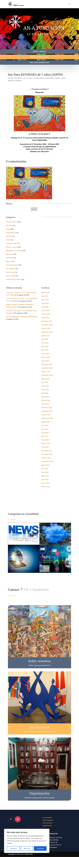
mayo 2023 (45, 433)
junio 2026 (45, 300)
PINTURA (18, 80)
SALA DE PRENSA (12, 265)
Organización (47, 825)
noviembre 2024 (46, 368)
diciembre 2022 (46, 451)
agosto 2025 (45, 336)
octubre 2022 (45, 458)
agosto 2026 (45, 292)
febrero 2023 (45, 443)
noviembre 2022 (46, 454)
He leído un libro (11, 243)
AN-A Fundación (16, 78)
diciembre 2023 (46, 407)
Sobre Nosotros (48, 820)
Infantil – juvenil (11, 247)
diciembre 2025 (46, 321)
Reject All (27, 848)
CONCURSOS (49, 78)
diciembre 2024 (46, 364)
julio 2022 (44, 469)
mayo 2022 (45, 476)
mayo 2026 (45, 303)
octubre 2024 (45, 372)
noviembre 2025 (46, 325)
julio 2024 (44, 382)
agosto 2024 (45, 379)
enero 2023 (45, 447)
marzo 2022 (45, 483)
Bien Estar (9, 225)
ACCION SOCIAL (38, 78)
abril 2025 (44, 350)
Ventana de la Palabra (13, 279)
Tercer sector (10, 272)
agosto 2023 (45, 422)
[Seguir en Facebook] (11, 819)
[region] (26, 841)
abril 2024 (44, 393)
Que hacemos (47, 823)
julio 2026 (44, 296)
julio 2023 (44, 425)
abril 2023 (44, 436)
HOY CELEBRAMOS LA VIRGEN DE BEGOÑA (20, 317)
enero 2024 (45, 404)
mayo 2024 (45, 389)
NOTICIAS (11, 80)
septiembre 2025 (47, 332)
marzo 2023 (45, 440)
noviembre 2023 (46, 411)
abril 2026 (44, 307)
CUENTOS (9, 236)
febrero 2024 (45, 400)
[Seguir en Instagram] (18, 819)
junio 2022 (45, 472)
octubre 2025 (45, 328)
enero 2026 (45, 318)
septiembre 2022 (47, 461)
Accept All (40, 848)
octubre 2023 (45, 415)
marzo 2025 (45, 354)
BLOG (8, 229)
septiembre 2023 (47, 418)
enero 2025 (45, 361)
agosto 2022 (45, 465)
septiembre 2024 (47, 375)
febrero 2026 (45, 314)
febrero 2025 (45, 357)
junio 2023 (45, 429)
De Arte (8, 240)
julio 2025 (44, 339)
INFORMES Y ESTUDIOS (14, 251)
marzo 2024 (45, 397)
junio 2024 (45, 386)
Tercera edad (10, 276)
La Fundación (47, 817)
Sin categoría (10, 269)
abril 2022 (44, 479)
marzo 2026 (45, 310)
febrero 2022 (45, 487)
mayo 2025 (45, 346)
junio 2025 (45, 343)
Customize (13, 848)
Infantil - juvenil (60, 78)
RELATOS (9, 261)
